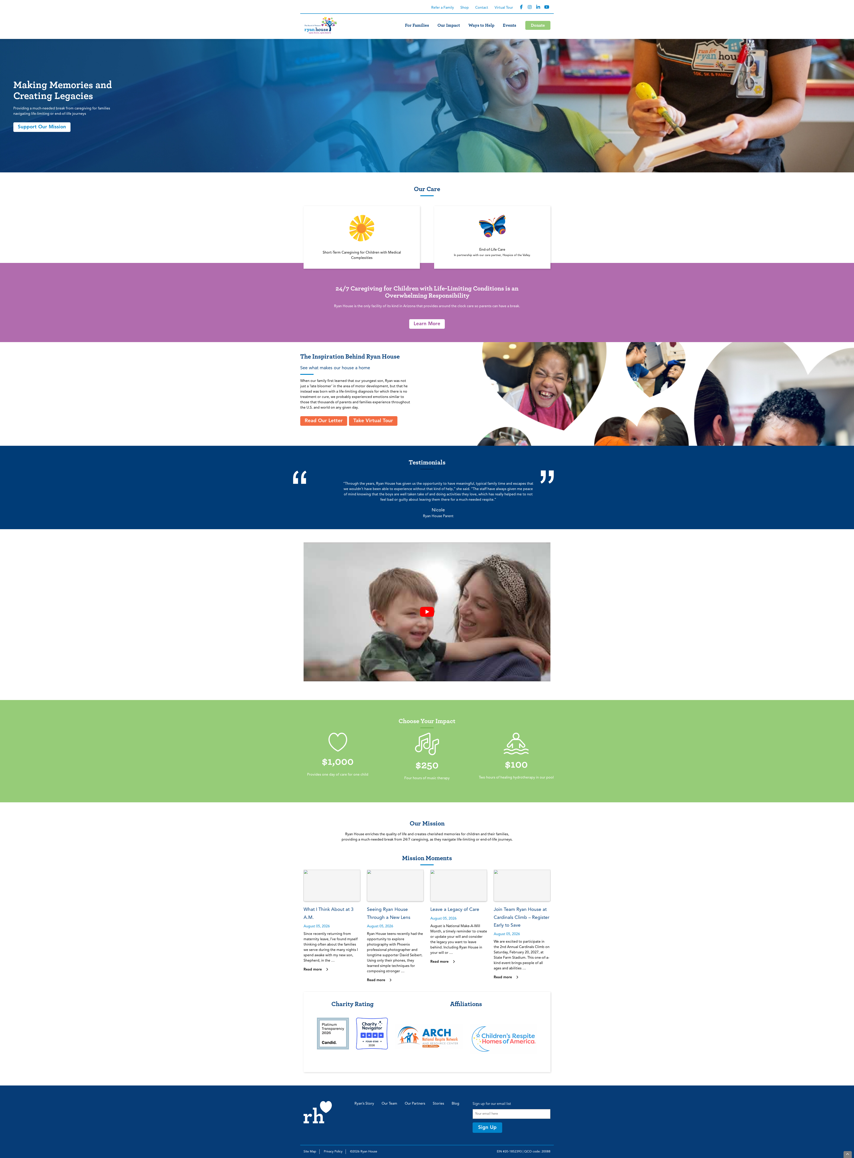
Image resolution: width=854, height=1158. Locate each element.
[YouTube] (546, 7)
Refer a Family (442, 8)
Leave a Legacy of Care (454, 909)
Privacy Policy (333, 1151)
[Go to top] (848, 1154)
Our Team (389, 1104)
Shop (464, 8)
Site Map (310, 1151)
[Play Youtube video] (427, 612)
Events (509, 25)
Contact (481, 8)
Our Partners (415, 1104)
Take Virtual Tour (373, 420)
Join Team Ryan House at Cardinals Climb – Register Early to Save (521, 917)
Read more (313, 969)
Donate (538, 25)
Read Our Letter (324, 420)
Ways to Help (481, 25)
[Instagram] (529, 7)
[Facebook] (521, 7)
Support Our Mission (42, 127)
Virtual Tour (504, 8)
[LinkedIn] (538, 7)
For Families (417, 25)
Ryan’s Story (364, 1104)
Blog (455, 1104)
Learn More (427, 323)
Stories (438, 1104)
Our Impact (448, 25)
